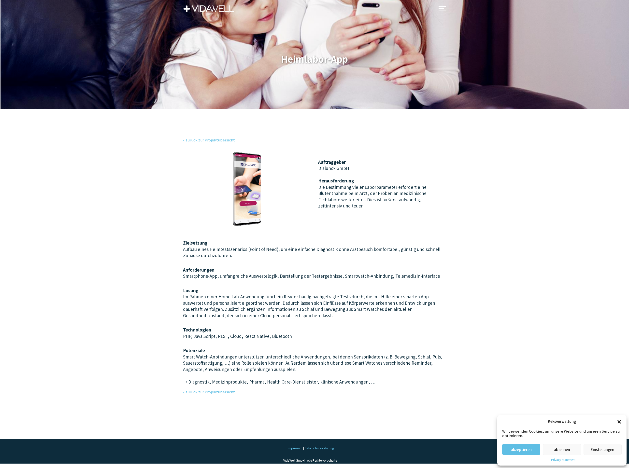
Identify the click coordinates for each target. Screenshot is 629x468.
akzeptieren (521, 449)
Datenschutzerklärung (319, 448)
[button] (619, 421)
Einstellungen (602, 449)
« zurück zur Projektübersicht (209, 139)
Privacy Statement (563, 459)
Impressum (295, 448)
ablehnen (562, 449)
